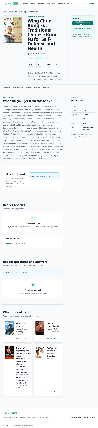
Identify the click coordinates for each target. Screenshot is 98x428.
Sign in (91, 3)
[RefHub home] (11, 3)
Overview (7, 87)
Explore (41, 3)
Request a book (76, 417)
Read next (46, 87)
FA (84, 3)
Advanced (86, 119)
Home (25, 3)
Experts (92, 417)
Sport (11, 12)
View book (24, 339)
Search (32, 3)
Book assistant (18, 87)
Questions (37, 87)
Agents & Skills (64, 3)
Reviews (28, 87)
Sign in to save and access (83, 23)
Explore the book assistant (83, 28)
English (85, 115)
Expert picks (51, 3)
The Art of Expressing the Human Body (53, 326)
